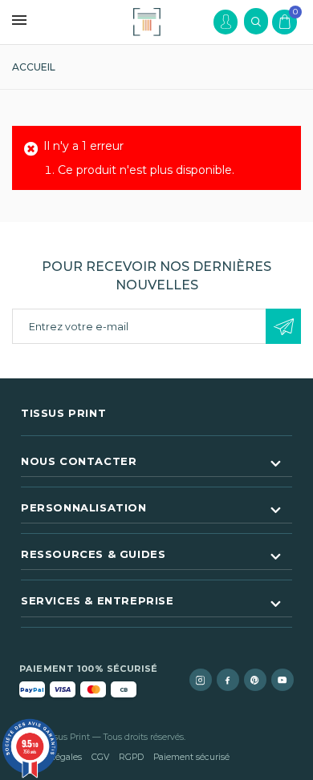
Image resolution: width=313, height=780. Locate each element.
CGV (100, 757)
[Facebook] (228, 680)
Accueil (33, 67)
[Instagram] (200, 680)
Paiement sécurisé (191, 757)
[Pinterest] (255, 680)
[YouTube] (282, 680)
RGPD (131, 757)
